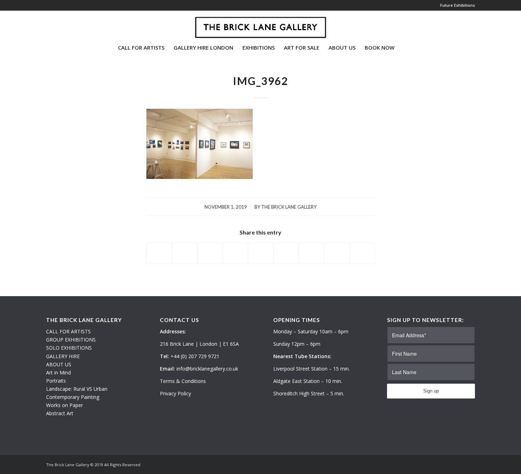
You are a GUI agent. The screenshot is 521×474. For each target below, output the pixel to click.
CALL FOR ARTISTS (68, 331)
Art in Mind (58, 372)
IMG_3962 (260, 80)
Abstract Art (59, 413)
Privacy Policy (175, 393)
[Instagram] (59, 24)
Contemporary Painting (72, 397)
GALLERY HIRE (63, 356)
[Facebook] (69, 24)
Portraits (56, 380)
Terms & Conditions (183, 381)
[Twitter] (48, 24)
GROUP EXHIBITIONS (71, 339)
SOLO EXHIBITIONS (69, 347)
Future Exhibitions (457, 5)
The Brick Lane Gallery (288, 207)
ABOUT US (58, 364)
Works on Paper (64, 405)
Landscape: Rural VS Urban (76, 388)
